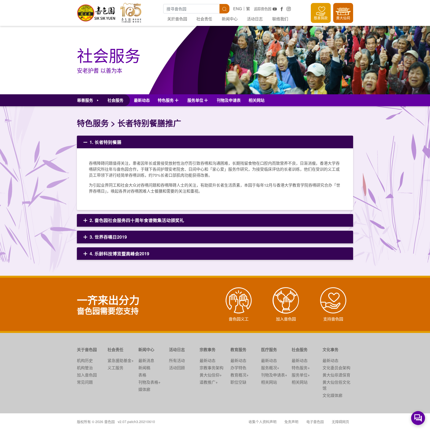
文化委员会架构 (336, 368)
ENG (237, 8)
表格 (142, 375)
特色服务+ (301, 368)
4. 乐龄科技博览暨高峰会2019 (119, 253)
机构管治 (85, 368)
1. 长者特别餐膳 (104, 142)
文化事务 (330, 349)
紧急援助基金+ (121, 360)
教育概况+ (239, 375)
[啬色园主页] (96, 11)
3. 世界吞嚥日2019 (108, 237)
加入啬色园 (87, 375)
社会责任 (204, 19)
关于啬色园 (87, 349)
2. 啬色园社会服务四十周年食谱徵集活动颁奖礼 (137, 220)
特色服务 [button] (166, 100)
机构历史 (85, 360)
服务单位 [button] (195, 100)
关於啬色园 (177, 19)
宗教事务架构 (211, 368)
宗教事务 (207, 349)
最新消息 (146, 360)
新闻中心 (230, 19)
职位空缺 (238, 382)
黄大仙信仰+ (211, 375)
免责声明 (291, 421)
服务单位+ (301, 375)
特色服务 (93, 123)
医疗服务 (269, 349)
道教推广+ (209, 382)
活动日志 (255, 19)
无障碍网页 (340, 421)
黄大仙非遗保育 (336, 375)
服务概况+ (270, 368)
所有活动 (177, 360)
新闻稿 (144, 368)
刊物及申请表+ (274, 375)
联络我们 (280, 19)
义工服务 (115, 368)
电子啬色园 (315, 421)
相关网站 (257, 100)
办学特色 (238, 368)
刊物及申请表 (229, 100)
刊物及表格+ (149, 382)
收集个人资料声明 (262, 421)
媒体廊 (144, 389)
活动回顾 (177, 368)
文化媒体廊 (332, 395)
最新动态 (142, 100)
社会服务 (300, 349)
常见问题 (85, 382)
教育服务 (238, 349)
